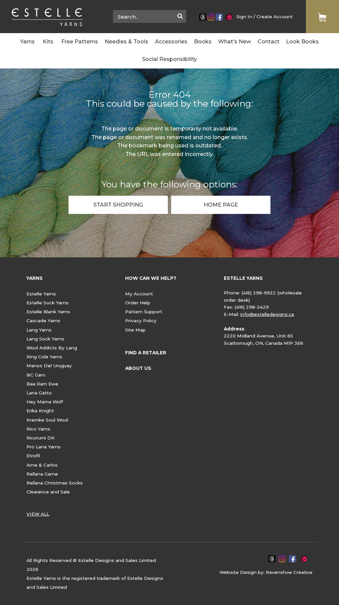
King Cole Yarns (44, 356)
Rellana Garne (42, 474)
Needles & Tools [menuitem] (126, 41)
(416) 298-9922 (258, 292)
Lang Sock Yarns (45, 338)
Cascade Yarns (43, 320)
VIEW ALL (37, 514)
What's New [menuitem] (234, 41)
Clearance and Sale (48, 491)
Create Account (275, 16)
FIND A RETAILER (145, 352)
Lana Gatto (39, 392)
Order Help (137, 302)
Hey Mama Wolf (44, 401)
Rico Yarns (38, 428)
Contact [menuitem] (268, 41)
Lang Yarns (39, 329)
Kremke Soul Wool (47, 420)
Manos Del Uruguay (49, 365)
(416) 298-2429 (251, 307)
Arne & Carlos (42, 465)
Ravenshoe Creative (289, 572)
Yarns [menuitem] (27, 41)
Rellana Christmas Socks (54, 482)
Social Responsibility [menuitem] (169, 59)
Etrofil (33, 455)
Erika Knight (40, 410)
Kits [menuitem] (48, 41)
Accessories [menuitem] (171, 41)
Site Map (135, 329)
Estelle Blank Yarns (48, 311)
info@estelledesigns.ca (267, 314)
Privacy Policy (141, 320)
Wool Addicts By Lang (51, 347)
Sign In (244, 16)
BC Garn (35, 375)
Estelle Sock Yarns (47, 302)
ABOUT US (138, 368)
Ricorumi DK (40, 437)
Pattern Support (143, 311)
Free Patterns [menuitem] (79, 41)
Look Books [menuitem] (302, 41)
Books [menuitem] (203, 41)
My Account (139, 293)
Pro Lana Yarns (43, 446)
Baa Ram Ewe (42, 383)
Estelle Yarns (41, 293)
